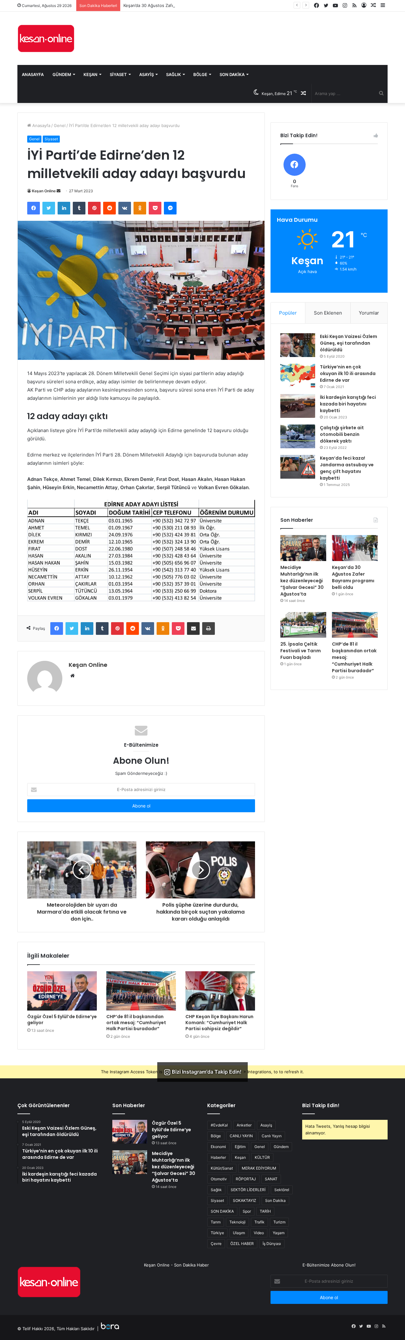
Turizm (279, 1222)
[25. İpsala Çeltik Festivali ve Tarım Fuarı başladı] (303, 625)
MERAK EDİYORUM (259, 1168)
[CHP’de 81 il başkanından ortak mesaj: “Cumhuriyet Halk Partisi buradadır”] (141, 991)
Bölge (200, 74)
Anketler (244, 1125)
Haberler (218, 1157)
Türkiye (217, 1232)
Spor (247, 1211)
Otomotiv (219, 1179)
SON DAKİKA (222, 1211)
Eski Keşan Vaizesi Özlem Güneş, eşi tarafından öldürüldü (348, 343)
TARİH (265, 1211)
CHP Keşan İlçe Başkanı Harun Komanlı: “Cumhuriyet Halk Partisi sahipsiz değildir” (219, 1022)
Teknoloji (237, 1222)
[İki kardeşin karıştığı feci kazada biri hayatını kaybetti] (297, 406)
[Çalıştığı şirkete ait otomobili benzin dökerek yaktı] (297, 436)
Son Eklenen (328, 313)
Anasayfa (33, 74)
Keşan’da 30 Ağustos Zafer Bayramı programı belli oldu (176, 5)
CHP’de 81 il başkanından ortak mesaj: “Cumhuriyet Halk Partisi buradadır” (136, 1022)
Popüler (288, 313)
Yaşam (278, 1232)
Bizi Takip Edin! (321, 1105)
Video (259, 1232)
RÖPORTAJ (246, 1179)
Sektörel (281, 1189)
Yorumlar (369, 313)
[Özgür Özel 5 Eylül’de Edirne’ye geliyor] (62, 991)
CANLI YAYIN (241, 1135)
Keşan (90, 74)
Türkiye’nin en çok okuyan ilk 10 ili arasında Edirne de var (348, 373)
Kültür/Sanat (222, 1168)
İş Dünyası (272, 1243)
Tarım (216, 1222)
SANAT (271, 1179)
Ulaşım (239, 1232)
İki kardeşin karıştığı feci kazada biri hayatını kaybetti (348, 404)
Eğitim (240, 1146)
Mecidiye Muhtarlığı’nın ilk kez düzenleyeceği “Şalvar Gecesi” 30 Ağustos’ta (302, 580)
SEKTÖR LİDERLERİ (248, 1189)
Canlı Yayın (272, 1135)
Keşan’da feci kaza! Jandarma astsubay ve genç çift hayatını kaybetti (347, 468)
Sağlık (173, 74)
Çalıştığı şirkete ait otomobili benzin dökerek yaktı (342, 434)
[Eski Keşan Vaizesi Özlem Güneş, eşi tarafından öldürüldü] (297, 345)
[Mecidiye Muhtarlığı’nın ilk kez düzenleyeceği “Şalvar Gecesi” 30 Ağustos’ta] (303, 548)
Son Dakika (232, 74)
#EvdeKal (219, 1125)
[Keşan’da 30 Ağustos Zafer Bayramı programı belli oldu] (355, 548)
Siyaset (118, 74)
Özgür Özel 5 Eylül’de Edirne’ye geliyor (62, 1019)
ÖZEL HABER (242, 1243)
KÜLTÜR (262, 1157)
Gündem (62, 74)
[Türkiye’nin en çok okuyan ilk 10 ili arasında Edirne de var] (297, 375)
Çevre (216, 1243)
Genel (59, 125)
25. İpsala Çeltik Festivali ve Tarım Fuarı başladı (300, 650)
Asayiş (146, 74)
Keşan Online (44, 190)
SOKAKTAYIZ (244, 1200)
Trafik (259, 1222)
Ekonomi (218, 1146)
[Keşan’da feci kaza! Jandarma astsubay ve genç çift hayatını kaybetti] (297, 467)
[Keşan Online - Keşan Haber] (45, 38)
